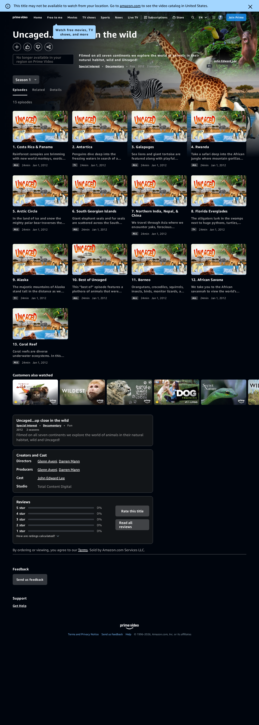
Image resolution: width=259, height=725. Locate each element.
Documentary (115, 66)
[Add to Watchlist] (17, 47)
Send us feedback (112, 634)
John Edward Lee (225, 61)
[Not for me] (38, 47)
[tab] (20, 89)
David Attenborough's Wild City (35, 392)
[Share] (48, 47)
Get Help (19, 606)
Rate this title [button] (132, 511)
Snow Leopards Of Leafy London (129, 392)
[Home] (20, 17)
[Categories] (213, 17)
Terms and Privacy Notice (83, 634)
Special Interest (89, 66)
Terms (83, 550)
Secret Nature (223, 392)
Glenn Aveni (47, 461)
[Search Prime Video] (192, 17)
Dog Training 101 (176, 392)
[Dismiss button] (250, 7)
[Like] (27, 47)
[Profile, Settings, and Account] (220, 17)
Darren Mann (69, 461)
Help (128, 634)
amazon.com (130, 6)
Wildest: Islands (82, 392)
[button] (37, 536)
